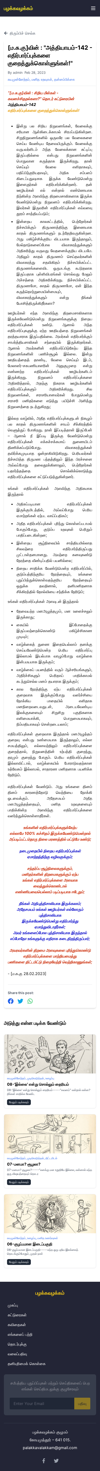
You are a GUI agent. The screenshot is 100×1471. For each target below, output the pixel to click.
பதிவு (82, 1403)
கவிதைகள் (17, 1324)
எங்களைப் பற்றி (20, 1334)
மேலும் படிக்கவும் (19, 1102)
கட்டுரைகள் (17, 1314)
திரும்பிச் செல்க (22, 33)
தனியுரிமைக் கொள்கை (27, 1363)
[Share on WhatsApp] (30, 1001)
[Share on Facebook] (11, 1001)
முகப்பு (13, 1305)
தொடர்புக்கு (17, 1344)
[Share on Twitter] (20, 1001)
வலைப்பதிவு (17, 1353)
